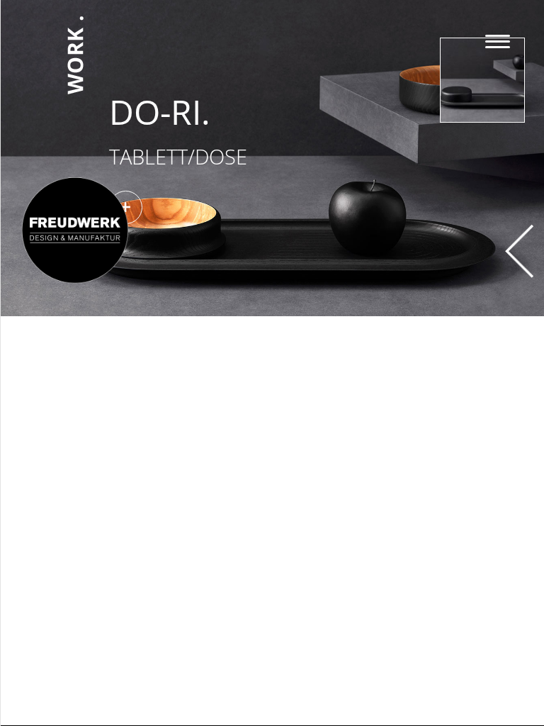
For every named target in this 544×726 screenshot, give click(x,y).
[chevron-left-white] (519, 230)
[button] (229, 207)
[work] (75, 13)
